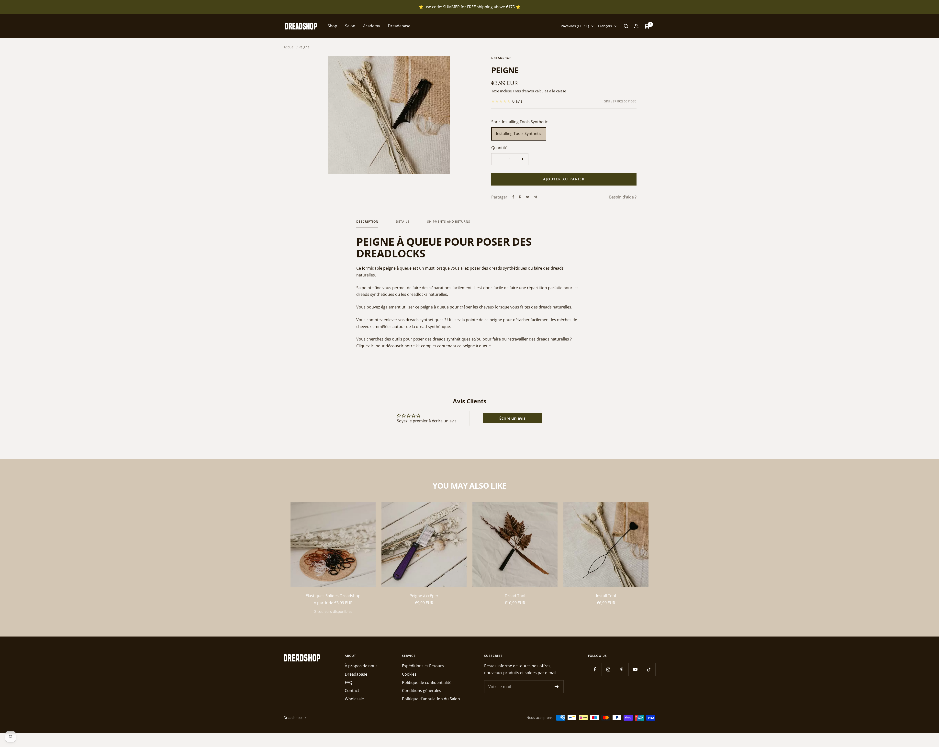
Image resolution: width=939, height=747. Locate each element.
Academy (371, 26)
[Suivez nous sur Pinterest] (621, 669)
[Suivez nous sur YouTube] (635, 669)
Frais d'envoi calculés (530, 90)
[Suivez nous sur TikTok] (648, 669)
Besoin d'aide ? (623, 197)
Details (403, 222)
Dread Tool (515, 595)
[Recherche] (626, 26)
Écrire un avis (512, 418)
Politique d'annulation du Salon (431, 699)
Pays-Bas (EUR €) (575, 25)
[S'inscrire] (557, 686)
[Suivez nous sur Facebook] (595, 669)
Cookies (409, 674)
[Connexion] (636, 26)
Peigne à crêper (424, 595)
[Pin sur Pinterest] (520, 197)
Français (605, 25)
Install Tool (606, 595)
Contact (352, 690)
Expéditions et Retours (423, 666)
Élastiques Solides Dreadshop (333, 595)
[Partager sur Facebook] (513, 197)
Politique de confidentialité (426, 682)
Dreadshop (501, 58)
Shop (332, 26)
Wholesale (354, 699)
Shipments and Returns (448, 222)
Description (367, 222)
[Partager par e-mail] (535, 197)
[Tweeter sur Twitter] (527, 197)
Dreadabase (399, 26)
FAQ (348, 682)
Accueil (289, 47)
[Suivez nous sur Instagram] (608, 669)
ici (373, 346)
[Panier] (646, 26)
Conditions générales (421, 690)
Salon (350, 26)
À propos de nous (361, 666)
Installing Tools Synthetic (519, 133)
